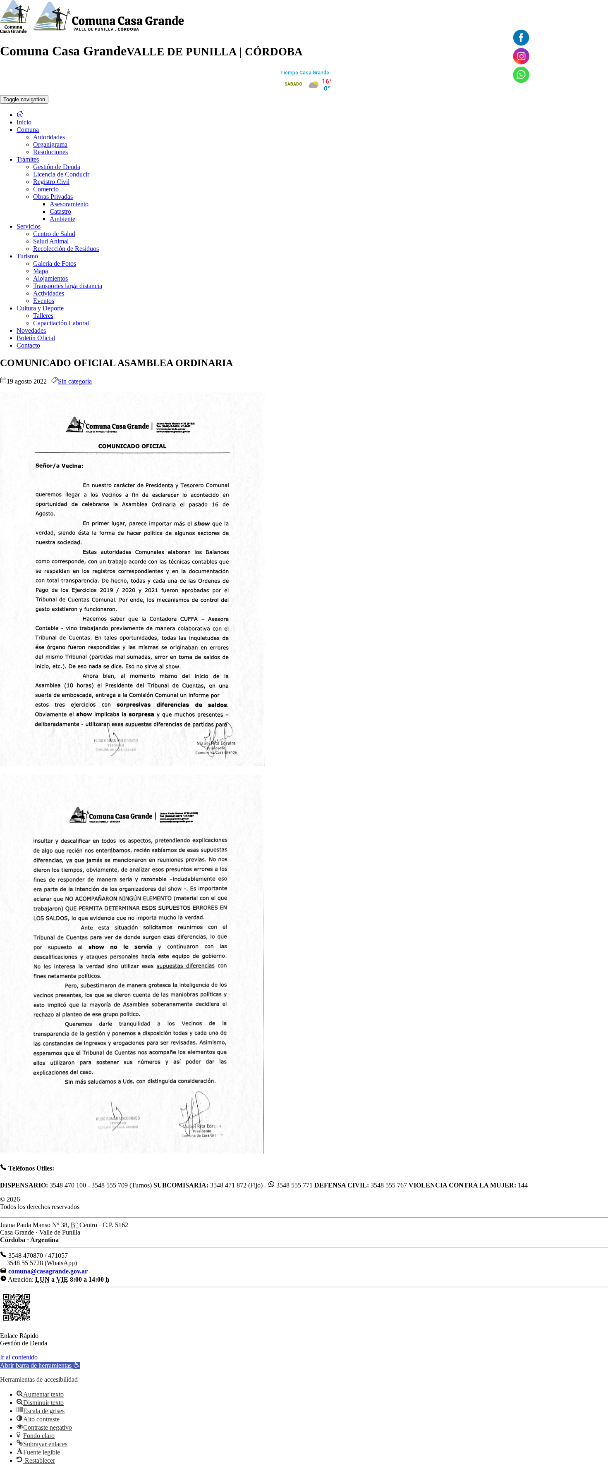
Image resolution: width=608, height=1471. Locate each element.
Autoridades (49, 137)
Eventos (43, 300)
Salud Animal (51, 241)
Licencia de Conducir (61, 174)
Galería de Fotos (54, 263)
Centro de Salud (54, 233)
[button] (40, 1365)
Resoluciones (50, 151)
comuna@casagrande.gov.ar (48, 1271)
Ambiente (62, 218)
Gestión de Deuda (56, 166)
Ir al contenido (19, 1357)
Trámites (28, 159)
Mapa (40, 270)
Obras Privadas (53, 196)
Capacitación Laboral (61, 323)
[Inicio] (20, 114)
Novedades (31, 330)
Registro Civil (51, 181)
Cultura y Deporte (40, 308)
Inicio (24, 122)
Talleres (43, 315)
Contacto (28, 345)
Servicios (29, 226)
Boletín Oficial (36, 337)
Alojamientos (50, 278)
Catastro (60, 211)
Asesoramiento (69, 203)
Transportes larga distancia (67, 285)
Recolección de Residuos (66, 248)
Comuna (28, 129)
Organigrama (50, 144)
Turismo (27, 256)
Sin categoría (75, 381)
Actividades (48, 293)
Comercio (46, 189)
